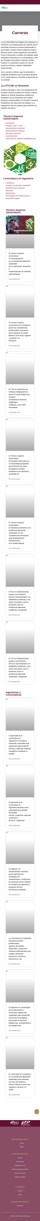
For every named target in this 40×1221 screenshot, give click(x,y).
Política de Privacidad (20, 1173)
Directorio (20, 1158)
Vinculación (20, 1205)
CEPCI (20, 1194)
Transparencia (20, 1161)
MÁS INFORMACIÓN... (15, 279)
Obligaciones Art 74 (20, 1165)
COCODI (20, 1191)
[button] (37, 7)
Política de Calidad (20, 1177)
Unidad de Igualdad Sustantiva (20, 1169)
